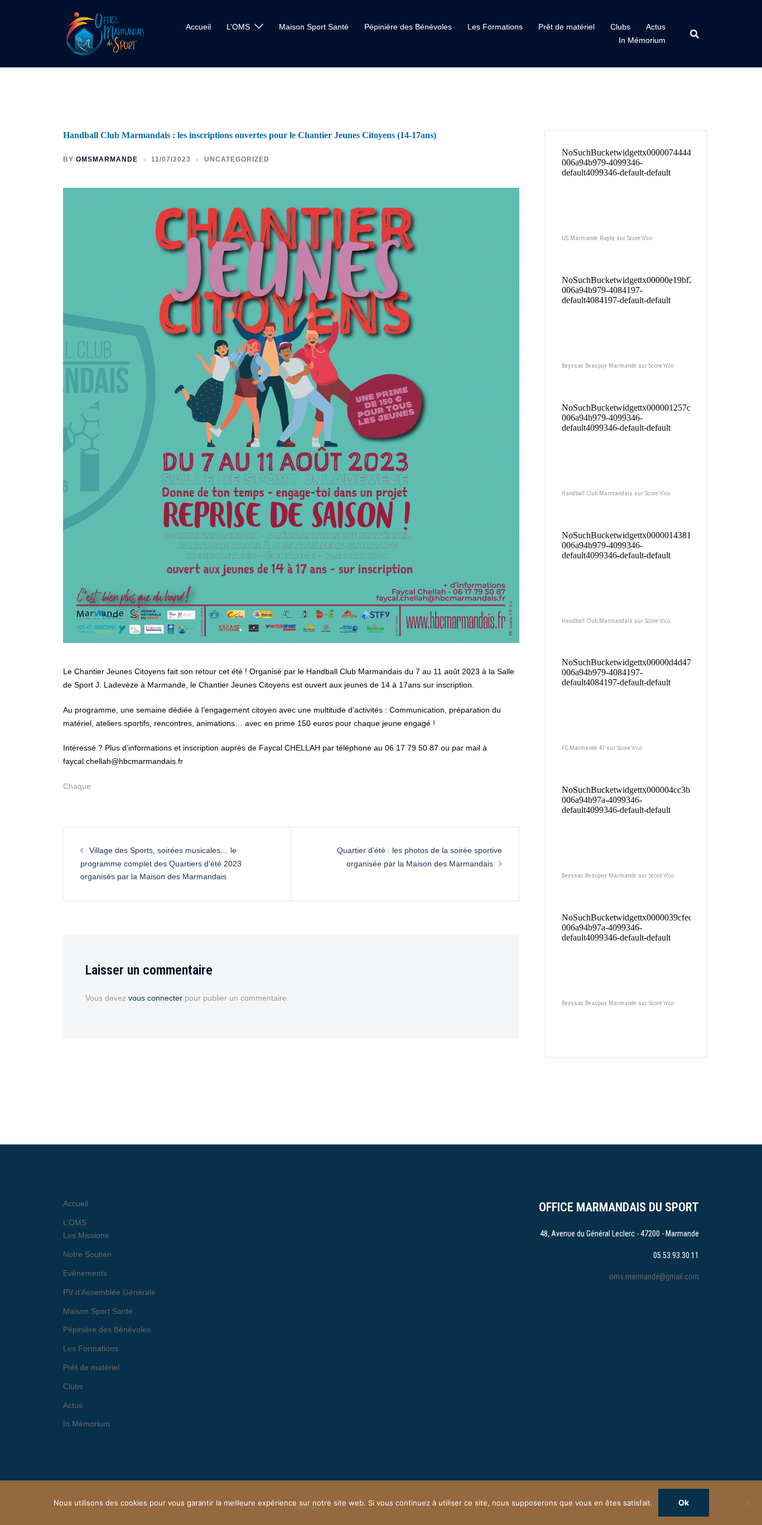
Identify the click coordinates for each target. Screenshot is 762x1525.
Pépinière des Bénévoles (408, 26)
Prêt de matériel (566, 26)
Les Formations (495, 26)
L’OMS (238, 26)
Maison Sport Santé (314, 26)
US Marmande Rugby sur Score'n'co (607, 238)
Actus (655, 26)
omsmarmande (107, 159)
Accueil (198, 26)
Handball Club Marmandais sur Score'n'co (616, 493)
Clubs (620, 26)
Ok (683, 1502)
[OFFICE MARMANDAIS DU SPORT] (105, 33)
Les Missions (86, 1235)
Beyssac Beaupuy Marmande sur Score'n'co (618, 365)
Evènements (85, 1273)
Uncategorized (236, 159)
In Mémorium (642, 40)
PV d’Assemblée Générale (109, 1292)
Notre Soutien (87, 1254)
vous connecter (155, 997)
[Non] (748, 1502)
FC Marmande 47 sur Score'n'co (602, 748)
